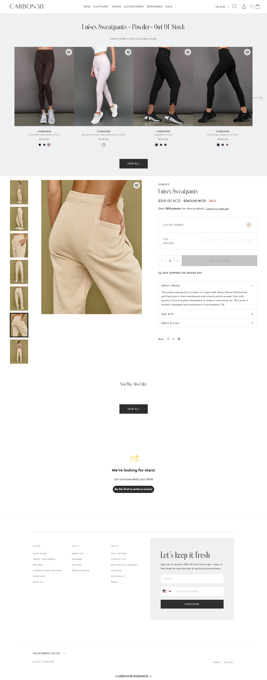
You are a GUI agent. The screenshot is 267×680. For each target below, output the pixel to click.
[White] (170, 144)
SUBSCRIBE (192, 604)
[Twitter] (173, 339)
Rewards (77, 559)
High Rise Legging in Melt (44, 135)
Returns (38, 565)
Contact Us (118, 559)
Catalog (116, 570)
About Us (77, 553)
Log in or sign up (217, 208)
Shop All (38, 582)
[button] (133, 676)
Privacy (229, 662)
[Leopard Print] (48, 144)
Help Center (118, 553)
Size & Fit (167, 314)
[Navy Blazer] (44, 144)
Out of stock (219, 260)
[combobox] (167, 591)
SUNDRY (164, 184)
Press (114, 582)
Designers (39, 576)
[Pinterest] (179, 339)
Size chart (168, 242)
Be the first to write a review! (133, 489)
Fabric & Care (170, 323)
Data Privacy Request (124, 565)
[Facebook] (168, 339)
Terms (216, 662)
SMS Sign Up (118, 576)
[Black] (40, 144)
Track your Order (44, 559)
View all (133, 163)
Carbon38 (48, 661)
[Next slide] (257, 97)
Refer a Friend (80, 570)
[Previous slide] (9, 97)
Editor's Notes (170, 285)
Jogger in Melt (163, 135)
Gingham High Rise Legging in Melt (103, 135)
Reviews (77, 565)
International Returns (47, 570)
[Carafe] (165, 144)
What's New (40, 553)
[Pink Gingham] (103, 144)
